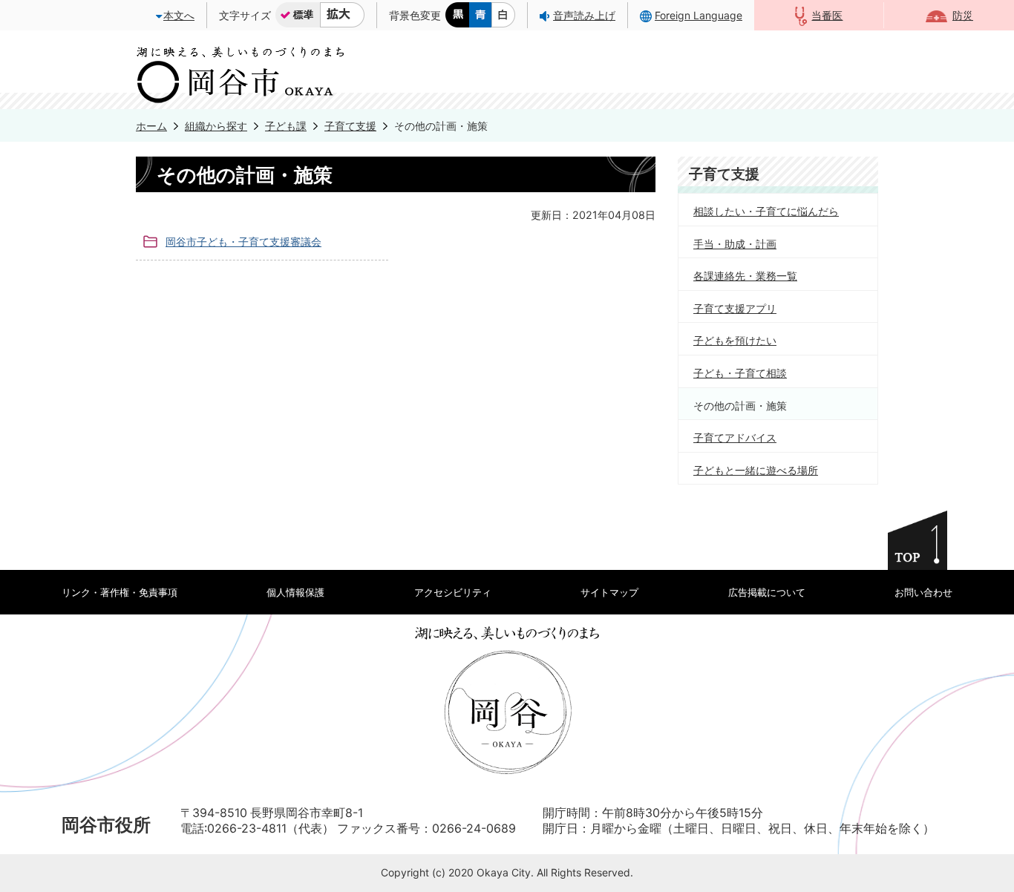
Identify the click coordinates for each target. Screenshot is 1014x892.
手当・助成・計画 (734, 243)
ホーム (151, 125)
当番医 (827, 15)
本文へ (178, 15)
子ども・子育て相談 (740, 373)
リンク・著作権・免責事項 (119, 592)
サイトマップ (609, 592)
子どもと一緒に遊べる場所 (755, 470)
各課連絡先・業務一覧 (745, 275)
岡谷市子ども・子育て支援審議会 (243, 241)
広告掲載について (766, 592)
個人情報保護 (295, 592)
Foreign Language (698, 15)
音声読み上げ (584, 15)
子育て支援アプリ (734, 308)
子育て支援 (350, 125)
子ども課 (286, 125)
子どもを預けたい (734, 340)
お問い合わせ (923, 592)
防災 (962, 15)
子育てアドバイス (734, 437)
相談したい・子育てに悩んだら (766, 211)
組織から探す (216, 125)
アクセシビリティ (452, 592)
